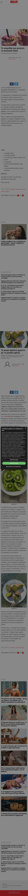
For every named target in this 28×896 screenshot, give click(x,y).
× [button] (25, 428)
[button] (14, 466)
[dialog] (14, 448)
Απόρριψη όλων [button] (14, 459)
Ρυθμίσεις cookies (7, 456)
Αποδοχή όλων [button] (14, 463)
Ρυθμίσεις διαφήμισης (14, 453)
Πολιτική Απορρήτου (16, 456)
